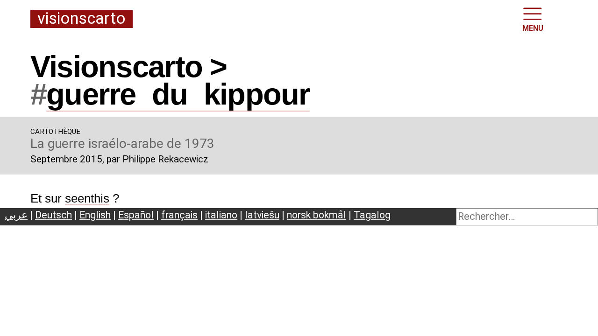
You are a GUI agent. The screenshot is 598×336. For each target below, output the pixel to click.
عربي (16, 215)
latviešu (262, 215)
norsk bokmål (316, 215)
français (179, 215)
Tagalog (372, 215)
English (95, 215)
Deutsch (53, 215)
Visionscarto (81, 19)
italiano (221, 215)
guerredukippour (178, 94)
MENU (532, 28)
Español (136, 215)
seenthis (87, 198)
